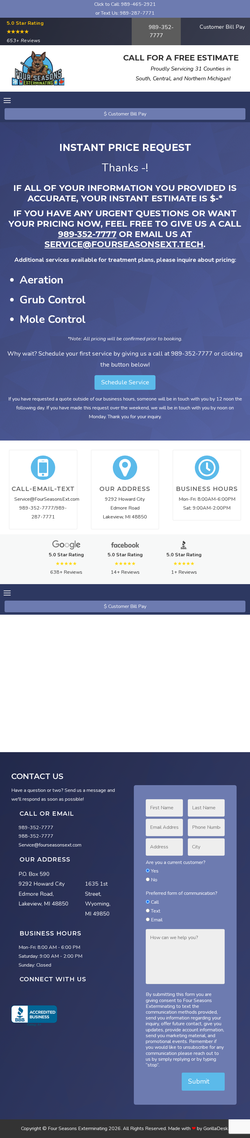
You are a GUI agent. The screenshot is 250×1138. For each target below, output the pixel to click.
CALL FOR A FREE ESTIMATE (181, 57)
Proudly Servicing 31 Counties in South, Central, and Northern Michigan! (183, 73)
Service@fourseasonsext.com (50, 845)
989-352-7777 (160, 31)
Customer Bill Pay (221, 27)
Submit (199, 1081)
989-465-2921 (138, 4)
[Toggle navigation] (7, 100)
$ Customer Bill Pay (125, 114)
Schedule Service (125, 382)
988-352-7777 (36, 836)
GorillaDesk (215, 1128)
